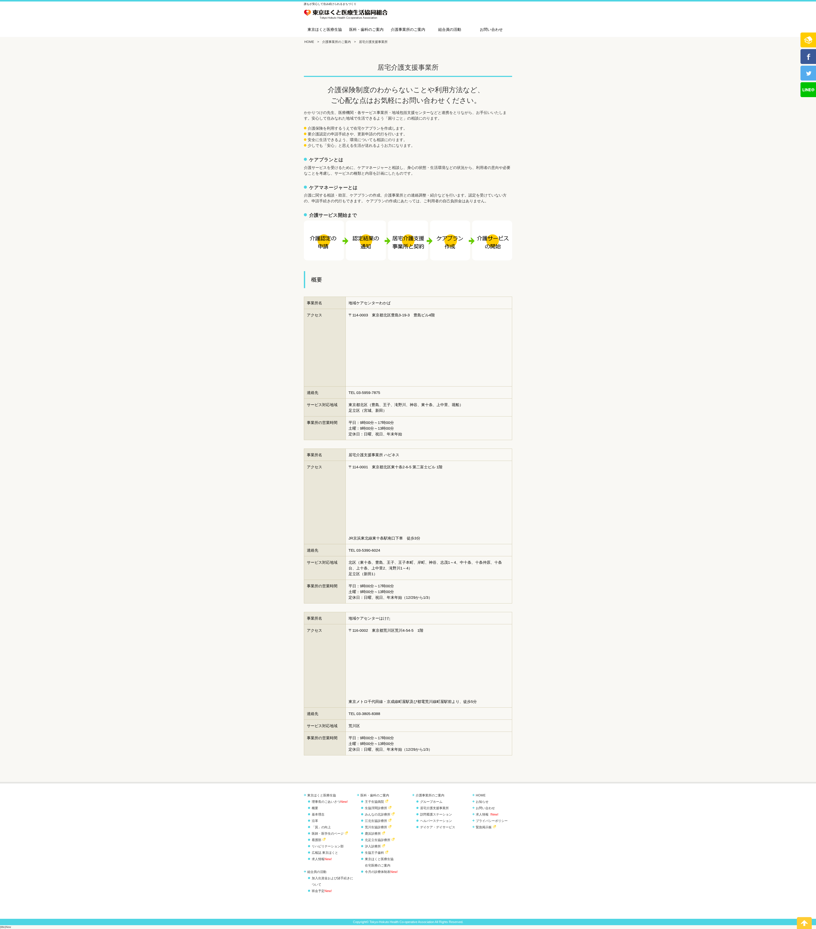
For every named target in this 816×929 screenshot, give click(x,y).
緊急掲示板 (484, 827)
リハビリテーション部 (328, 846)
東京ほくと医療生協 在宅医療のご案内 (379, 862)
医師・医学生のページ (328, 833)
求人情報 (322, 859)
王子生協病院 (374, 801)
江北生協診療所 (376, 821)
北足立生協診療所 (377, 840)
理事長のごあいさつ (330, 801)
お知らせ (482, 801)
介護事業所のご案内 (408, 29)
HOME (309, 42)
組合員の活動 (449, 29)
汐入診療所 (373, 846)
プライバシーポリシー (492, 821)
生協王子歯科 (374, 852)
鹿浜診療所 (373, 833)
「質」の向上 (321, 827)
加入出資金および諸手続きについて (332, 881)
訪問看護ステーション (436, 814)
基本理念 (318, 814)
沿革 (315, 821)
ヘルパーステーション (436, 821)
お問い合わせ (491, 29)
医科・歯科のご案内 (366, 29)
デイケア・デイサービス (437, 827)
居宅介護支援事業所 (434, 808)
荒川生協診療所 (376, 827)
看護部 (316, 840)
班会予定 (322, 891)
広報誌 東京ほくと (325, 852)
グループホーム (431, 801)
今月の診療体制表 (381, 872)
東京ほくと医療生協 (324, 29)
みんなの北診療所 (377, 814)
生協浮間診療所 (376, 808)
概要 (315, 808)
